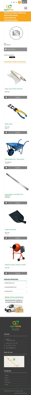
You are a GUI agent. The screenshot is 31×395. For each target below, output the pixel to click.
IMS (19, 393)
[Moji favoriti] (14, 2)
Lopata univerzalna (10, 229)
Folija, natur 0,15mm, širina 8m (13, 89)
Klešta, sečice (8, 124)
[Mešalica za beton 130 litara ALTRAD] (17, 252)
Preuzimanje (7, 382)
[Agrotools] (8, 10)
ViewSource (24, 393)
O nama (6, 377)
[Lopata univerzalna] (17, 217)
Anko (5, 43)
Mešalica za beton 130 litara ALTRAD (15, 265)
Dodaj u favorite (11, 49)
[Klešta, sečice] (17, 111)
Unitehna (7, 163)
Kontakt (6, 384)
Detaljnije (17, 97)
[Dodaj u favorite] (6, 97)
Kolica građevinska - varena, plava (14, 159)
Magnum (7, 128)
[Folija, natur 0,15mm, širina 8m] (17, 76)
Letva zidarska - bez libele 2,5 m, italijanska (14, 195)
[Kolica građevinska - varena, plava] (17, 147)
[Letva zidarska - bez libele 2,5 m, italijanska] (17, 182)
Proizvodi (6, 380)
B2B (25, 2)
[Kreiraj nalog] (12, 2)
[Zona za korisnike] (16, 2)
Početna (6, 375)
